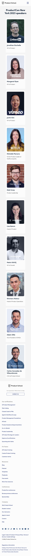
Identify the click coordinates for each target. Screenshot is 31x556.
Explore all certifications (8, 438)
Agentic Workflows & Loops (9, 415)
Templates (5, 471)
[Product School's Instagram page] (8, 529)
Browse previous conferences (10, 493)
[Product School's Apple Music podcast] (25, 529)
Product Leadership (7, 431)
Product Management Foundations (11, 418)
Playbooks (5, 475)
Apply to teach (6, 515)
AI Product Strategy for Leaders (10, 435)
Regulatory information (8, 545)
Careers (4, 518)
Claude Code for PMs (7, 411)
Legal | (4, 535)
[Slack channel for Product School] (2, 529)
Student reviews (6, 508)
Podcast (4, 468)
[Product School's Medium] (20, 529)
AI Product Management (8, 405)
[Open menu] (28, 3)
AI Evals (4, 421)
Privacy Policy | (20, 535)
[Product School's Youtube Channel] (14, 529)
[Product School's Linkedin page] (5, 529)
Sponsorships (5, 497)
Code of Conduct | (11, 535)
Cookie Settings (11, 537)
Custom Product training (8, 453)
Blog (3, 465)
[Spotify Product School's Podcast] (22, 529)
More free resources (7, 481)
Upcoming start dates (8, 441)
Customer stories (6, 456)
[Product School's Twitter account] (17, 529)
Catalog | (4, 547)
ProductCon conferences (8, 490)
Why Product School (7, 505)
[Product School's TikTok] (11, 529)
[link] (15, 394)
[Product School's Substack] (28, 529)
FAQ (3, 522)
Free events (5, 478)
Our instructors (6, 512)
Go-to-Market (6, 428)
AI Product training (7, 450)
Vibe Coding (5, 408)
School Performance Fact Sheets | (14, 547)
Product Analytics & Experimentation (12, 425)
